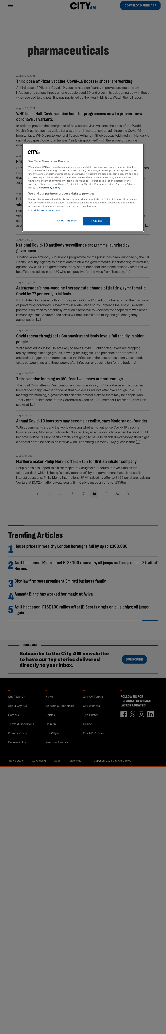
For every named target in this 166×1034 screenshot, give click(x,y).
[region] (83, 188)
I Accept (97, 220)
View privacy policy (48, 187)
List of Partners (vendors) (44, 210)
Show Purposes (67, 220)
